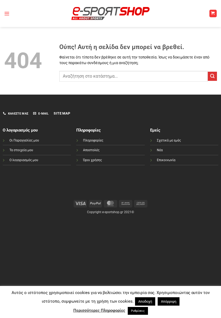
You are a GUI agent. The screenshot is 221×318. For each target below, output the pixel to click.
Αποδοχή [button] (145, 301)
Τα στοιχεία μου (21, 150)
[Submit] (212, 76)
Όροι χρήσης (92, 160)
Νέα (160, 150)
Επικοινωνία (166, 160)
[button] (7, 14)
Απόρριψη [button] (168, 301)
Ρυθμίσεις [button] (138, 311)
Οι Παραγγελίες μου (24, 140)
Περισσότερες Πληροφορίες (99, 310)
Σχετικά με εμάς (169, 140)
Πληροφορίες (93, 140)
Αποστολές (91, 150)
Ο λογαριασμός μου (23, 160)
